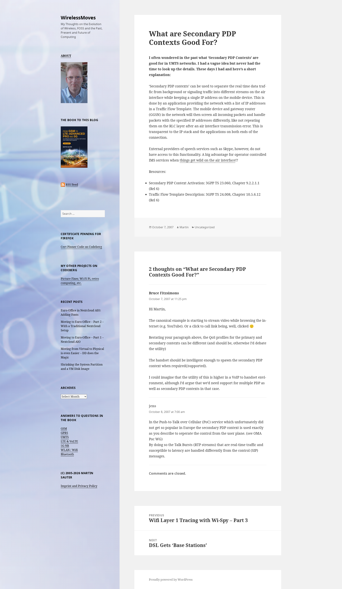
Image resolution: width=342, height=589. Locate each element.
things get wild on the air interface (207, 160)
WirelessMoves (78, 17)
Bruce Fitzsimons (164, 293)
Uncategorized (205, 227)
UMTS (65, 437)
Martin (184, 227)
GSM (64, 429)
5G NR (65, 446)
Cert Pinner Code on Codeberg (81, 247)
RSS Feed (72, 185)
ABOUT (66, 56)
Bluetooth (67, 454)
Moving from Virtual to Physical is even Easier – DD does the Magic (82, 353)
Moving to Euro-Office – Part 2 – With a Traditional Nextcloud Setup (82, 326)
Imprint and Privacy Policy (79, 486)
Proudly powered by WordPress (171, 580)
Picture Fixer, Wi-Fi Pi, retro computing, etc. (80, 281)
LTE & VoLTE (69, 441)
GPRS (64, 433)
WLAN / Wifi (69, 450)
